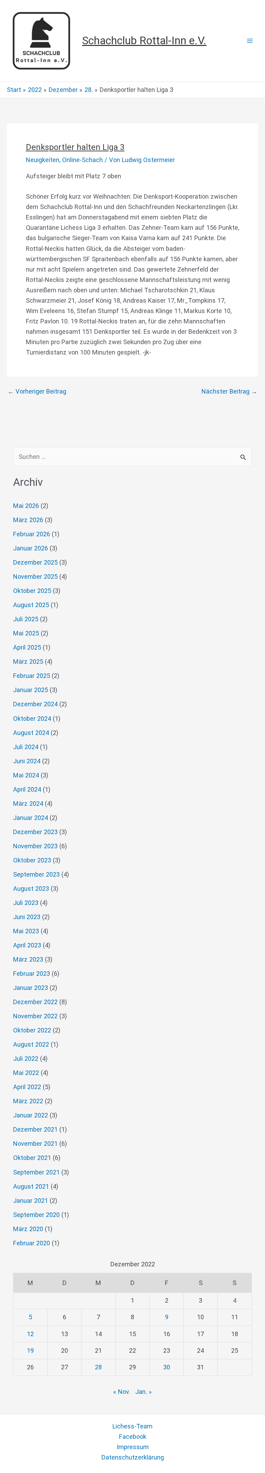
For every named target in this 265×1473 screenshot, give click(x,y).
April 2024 (27, 789)
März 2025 (28, 661)
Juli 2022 (25, 1058)
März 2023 (28, 959)
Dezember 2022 (35, 1001)
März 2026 (28, 519)
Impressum (133, 1447)
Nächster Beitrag (229, 391)
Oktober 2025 (32, 590)
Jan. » (143, 1391)
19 (30, 1350)
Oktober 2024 (32, 718)
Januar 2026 (30, 548)
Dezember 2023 (35, 831)
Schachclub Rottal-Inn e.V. (144, 40)
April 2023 (27, 945)
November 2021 (35, 1143)
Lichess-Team (132, 1426)
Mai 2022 (26, 1072)
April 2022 (27, 1086)
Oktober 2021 (32, 1157)
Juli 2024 (25, 746)
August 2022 (31, 1044)
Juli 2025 (25, 619)
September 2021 (36, 1172)
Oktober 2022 (32, 1030)
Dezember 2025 (35, 562)
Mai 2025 (26, 633)
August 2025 (31, 604)
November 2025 (35, 576)
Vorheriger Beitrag (37, 391)
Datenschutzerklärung (132, 1457)
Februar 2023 (31, 973)
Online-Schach (82, 159)
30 (166, 1367)
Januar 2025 (30, 689)
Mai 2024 (26, 775)
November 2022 (35, 1016)
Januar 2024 (30, 817)
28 (98, 1367)
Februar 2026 (31, 534)
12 (30, 1334)
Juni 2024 (26, 761)
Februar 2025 (31, 675)
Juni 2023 (26, 916)
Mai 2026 (26, 505)
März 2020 (28, 1229)
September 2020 (36, 1214)
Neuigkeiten (42, 159)
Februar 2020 (31, 1243)
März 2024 (28, 803)
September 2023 (36, 874)
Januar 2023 (30, 987)
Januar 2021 (30, 1200)
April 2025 (27, 647)
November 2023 (35, 846)
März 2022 (28, 1101)
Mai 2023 (26, 931)
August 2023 (31, 888)
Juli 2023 (25, 902)
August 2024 (31, 732)
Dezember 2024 (35, 704)
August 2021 (31, 1186)
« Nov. (121, 1391)
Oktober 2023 (32, 860)
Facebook (132, 1436)
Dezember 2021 (35, 1129)
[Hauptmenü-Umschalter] (250, 41)
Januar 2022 (30, 1115)
